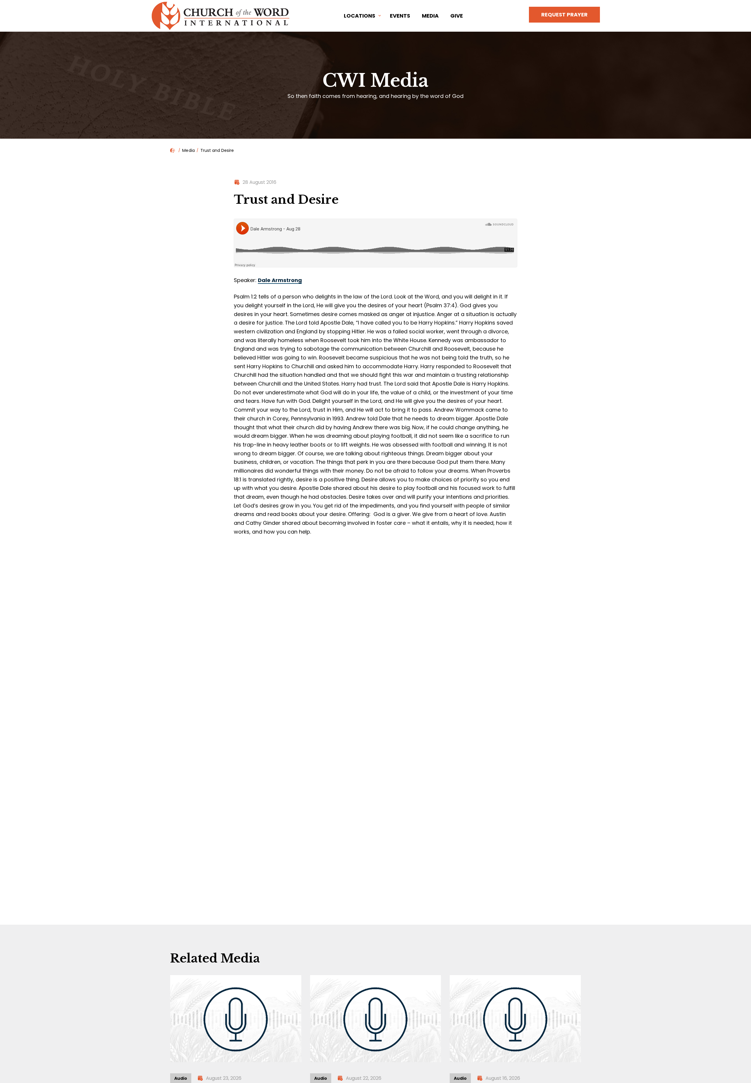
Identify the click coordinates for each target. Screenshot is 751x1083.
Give (456, 15)
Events (400, 15)
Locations (359, 15)
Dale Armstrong (280, 280)
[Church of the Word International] (221, 15)
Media (430, 15)
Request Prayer (564, 14)
